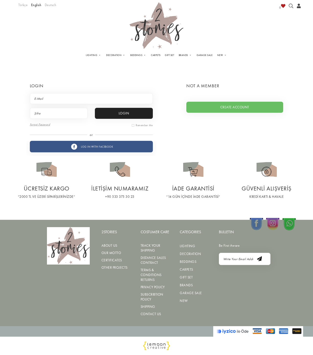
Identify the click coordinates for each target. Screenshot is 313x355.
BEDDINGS (136, 55)
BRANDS (184, 55)
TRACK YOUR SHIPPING (150, 248)
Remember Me (144, 125)
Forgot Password (40, 124)
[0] (283, 7)
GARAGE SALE (205, 55)
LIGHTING (92, 55)
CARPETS (156, 55)
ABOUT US (109, 245)
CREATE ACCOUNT (234, 107)
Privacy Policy (153, 287)
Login (124, 113)
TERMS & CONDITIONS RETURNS (151, 275)
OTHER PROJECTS (114, 267)
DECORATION (114, 55)
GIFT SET (169, 55)
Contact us (151, 314)
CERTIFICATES (111, 260)
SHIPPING (148, 306)
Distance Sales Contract (153, 260)
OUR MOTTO (111, 253)
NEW (220, 55)
